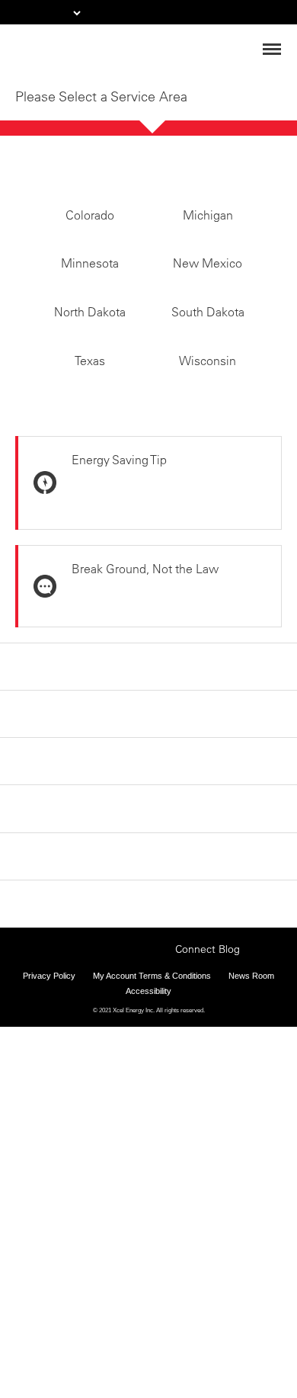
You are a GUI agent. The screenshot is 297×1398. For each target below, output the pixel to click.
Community (49, 1132)
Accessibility (148, 1311)
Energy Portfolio (61, 1051)
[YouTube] (159, 1267)
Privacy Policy (49, 1295)
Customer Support (68, 1212)
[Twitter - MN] (88, 1267)
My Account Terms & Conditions (152, 1295)
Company (43, 1010)
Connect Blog (207, 1269)
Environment (52, 1091)
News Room (251, 1295)
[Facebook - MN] (64, 1267)
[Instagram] (112, 1253)
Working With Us (62, 1172)
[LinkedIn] (135, 1267)
